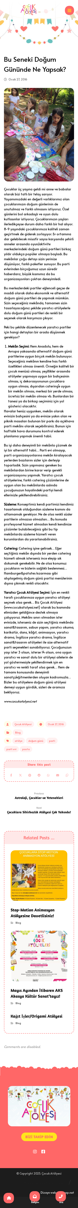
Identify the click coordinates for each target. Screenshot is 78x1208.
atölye (18, 740)
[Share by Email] (57, 775)
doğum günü (35, 740)
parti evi (11, 749)
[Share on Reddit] (39, 775)
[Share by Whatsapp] (48, 775)
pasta (26, 749)
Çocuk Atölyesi (23, 724)
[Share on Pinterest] (29, 775)
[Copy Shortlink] (67, 775)
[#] (35, 1151)
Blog (18, 732)
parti (52, 740)
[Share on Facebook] (11, 775)
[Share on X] (20, 775)
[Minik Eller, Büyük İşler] (28, 9)
